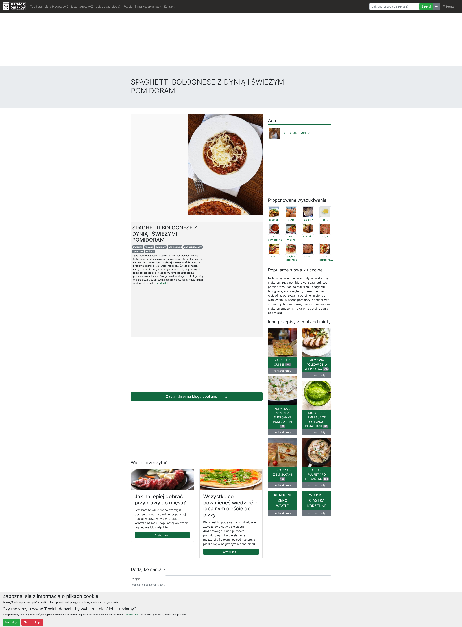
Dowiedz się (131, 614)
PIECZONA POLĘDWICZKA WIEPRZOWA (316, 364)
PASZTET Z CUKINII (282, 362)
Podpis (135, 579)
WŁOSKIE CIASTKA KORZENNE (316, 500)
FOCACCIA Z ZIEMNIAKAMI (282, 474)
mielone (149, 247)
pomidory (161, 247)
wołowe (150, 251)
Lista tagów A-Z (82, 6)
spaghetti (138, 251)
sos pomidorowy (193, 247)
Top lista (36, 6)
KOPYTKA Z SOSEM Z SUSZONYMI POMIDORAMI (282, 417)
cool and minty (282, 370)
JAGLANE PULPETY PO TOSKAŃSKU (316, 474)
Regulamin (142, 6)
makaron (137, 247)
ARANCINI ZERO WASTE (282, 500)
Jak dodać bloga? (108, 6)
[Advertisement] (231, 41)
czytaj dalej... (164, 283)
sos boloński (175, 247)
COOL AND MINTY (297, 133)
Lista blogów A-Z (56, 6)
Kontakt (169, 6)
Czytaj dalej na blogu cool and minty (197, 396)
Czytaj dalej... (162, 535)
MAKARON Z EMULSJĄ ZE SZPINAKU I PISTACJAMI (316, 419)
